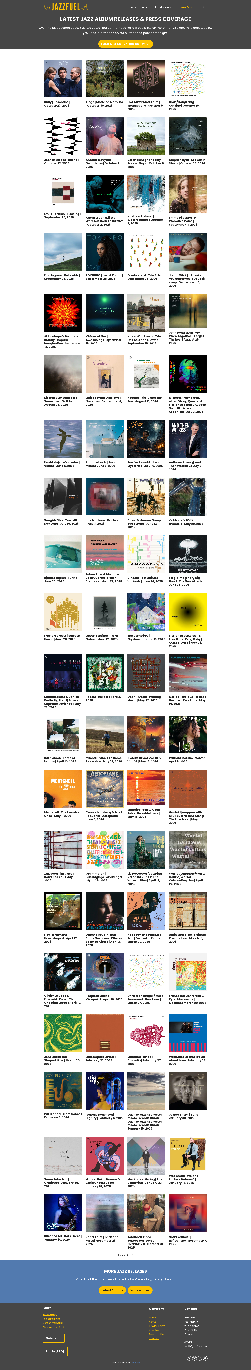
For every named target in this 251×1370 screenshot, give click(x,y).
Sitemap (136, 1362)
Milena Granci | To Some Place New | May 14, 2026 (104, 759)
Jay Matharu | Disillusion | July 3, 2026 (104, 521)
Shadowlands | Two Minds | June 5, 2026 (100, 464)
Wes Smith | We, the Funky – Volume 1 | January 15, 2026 (183, 1179)
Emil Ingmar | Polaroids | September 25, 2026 (62, 277)
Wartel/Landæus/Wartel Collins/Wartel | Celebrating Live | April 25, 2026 (187, 879)
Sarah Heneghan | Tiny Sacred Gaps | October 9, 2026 (146, 163)
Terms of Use (156, 1334)
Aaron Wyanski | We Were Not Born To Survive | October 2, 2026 (104, 221)
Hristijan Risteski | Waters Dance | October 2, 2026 (145, 220)
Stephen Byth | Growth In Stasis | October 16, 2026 (187, 161)
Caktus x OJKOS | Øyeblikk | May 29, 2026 (186, 522)
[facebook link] (200, 1358)
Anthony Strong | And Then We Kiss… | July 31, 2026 (186, 466)
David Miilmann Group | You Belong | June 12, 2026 (144, 523)
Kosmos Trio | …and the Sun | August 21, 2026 (144, 399)
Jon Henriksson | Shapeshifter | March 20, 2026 (62, 1060)
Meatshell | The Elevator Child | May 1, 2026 (61, 814)
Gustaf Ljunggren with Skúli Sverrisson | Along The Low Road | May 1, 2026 (186, 818)
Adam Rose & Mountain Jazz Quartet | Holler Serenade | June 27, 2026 (104, 577)
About (145, 7)
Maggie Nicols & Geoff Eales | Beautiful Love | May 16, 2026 (143, 813)
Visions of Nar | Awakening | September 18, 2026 (103, 340)
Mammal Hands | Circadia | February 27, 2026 (144, 1060)
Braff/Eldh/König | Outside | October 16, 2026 (184, 105)
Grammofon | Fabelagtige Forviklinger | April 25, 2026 (104, 877)
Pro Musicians (163, 7)
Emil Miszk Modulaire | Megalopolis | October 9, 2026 (145, 105)
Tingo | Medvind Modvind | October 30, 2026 (104, 103)
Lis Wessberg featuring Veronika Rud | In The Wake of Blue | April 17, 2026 (144, 879)
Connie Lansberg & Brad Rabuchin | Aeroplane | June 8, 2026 (104, 816)
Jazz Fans (186, 7)
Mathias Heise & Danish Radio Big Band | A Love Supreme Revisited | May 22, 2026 (62, 702)
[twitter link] (194, 1358)
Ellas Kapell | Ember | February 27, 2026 (101, 1058)
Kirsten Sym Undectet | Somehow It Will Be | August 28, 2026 (61, 401)
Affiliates (154, 1330)
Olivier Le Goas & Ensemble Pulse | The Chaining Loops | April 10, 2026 (62, 1001)
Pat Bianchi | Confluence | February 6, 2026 (63, 1115)
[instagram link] (189, 1358)
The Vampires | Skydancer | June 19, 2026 (146, 637)
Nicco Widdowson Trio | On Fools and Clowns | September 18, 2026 (144, 340)
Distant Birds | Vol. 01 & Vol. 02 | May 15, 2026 (144, 759)
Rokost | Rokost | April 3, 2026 (103, 698)
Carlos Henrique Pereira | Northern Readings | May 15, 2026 (187, 700)
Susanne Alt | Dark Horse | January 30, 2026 (63, 1237)
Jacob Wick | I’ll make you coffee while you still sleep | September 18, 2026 (187, 280)
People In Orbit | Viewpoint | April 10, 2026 (104, 997)
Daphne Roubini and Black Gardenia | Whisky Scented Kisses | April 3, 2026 (104, 940)
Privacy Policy (157, 1326)
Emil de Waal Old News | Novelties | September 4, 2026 (104, 401)
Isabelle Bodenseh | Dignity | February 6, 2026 (105, 1116)
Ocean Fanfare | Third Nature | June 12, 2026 (102, 637)
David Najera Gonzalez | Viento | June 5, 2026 (62, 464)
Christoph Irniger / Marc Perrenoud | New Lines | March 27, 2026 (145, 999)
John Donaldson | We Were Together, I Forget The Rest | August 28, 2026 (186, 338)
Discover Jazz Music (54, 1327)
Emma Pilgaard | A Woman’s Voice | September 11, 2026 (183, 221)
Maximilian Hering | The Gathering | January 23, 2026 (145, 1182)
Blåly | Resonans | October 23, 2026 (57, 103)
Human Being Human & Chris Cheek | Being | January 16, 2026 (103, 1182)
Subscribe (53, 1338)
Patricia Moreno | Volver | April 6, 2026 (187, 759)
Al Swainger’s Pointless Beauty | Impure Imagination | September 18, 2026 (63, 342)
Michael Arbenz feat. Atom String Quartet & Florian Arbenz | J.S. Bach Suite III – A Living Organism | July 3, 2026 (187, 404)
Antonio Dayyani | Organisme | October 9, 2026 (103, 163)
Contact (154, 1338)
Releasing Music (52, 1318)
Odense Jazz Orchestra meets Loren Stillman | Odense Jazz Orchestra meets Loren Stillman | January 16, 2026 (144, 1121)
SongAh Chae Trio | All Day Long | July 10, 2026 (61, 521)
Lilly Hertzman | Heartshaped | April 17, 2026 (61, 938)
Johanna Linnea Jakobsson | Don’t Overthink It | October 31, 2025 (145, 1242)
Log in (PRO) (55, 1351)
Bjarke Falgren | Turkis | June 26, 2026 (61, 579)
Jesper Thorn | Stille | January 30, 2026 (184, 1116)
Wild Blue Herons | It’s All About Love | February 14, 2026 (187, 1060)
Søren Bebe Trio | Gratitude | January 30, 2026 (61, 1182)
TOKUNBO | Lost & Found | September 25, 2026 (104, 277)
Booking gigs (50, 1314)
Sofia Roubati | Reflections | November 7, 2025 (188, 1240)
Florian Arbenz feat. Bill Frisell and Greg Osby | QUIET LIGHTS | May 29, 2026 (186, 641)
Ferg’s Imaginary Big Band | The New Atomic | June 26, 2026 (187, 581)
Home (133, 7)
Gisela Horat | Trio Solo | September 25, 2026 (145, 277)
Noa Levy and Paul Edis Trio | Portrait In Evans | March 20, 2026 (144, 938)
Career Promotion (53, 1323)
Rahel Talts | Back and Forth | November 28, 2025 (102, 1240)
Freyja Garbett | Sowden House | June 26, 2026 (62, 637)
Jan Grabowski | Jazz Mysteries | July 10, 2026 (145, 464)
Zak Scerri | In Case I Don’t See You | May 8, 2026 (60, 877)
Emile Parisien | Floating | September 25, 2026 (62, 215)
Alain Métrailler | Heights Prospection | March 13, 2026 (187, 938)
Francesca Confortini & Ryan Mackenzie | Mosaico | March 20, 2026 (187, 999)
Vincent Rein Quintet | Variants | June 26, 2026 (145, 579)
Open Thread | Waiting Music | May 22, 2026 (144, 698)
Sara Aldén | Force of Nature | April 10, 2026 (60, 759)
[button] (203, 7)
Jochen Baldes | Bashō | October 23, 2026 (61, 161)
